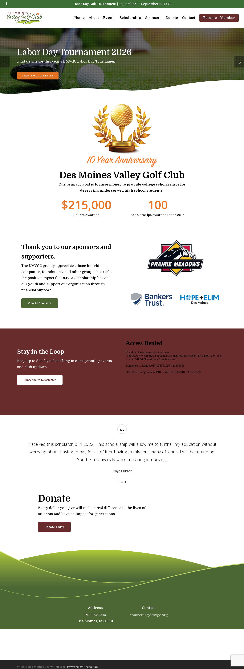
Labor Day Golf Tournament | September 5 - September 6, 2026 (122, 4)
